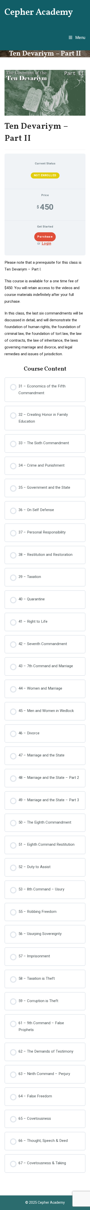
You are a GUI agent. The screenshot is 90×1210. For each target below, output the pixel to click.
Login (46, 243)
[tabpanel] (45, 308)
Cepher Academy (38, 12)
